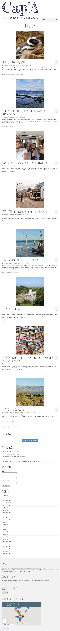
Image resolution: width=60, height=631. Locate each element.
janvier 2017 (6, 539)
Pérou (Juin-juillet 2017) (19, 165)
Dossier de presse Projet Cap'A (9, 583)
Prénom (4, 476)
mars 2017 (5, 534)
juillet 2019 (5, 495)
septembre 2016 (7, 548)
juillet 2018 (5, 507)
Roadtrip (21, 74)
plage (18, 74)
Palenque (11, 321)
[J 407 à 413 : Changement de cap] (30, 45)
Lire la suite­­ (22, 70)
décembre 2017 (7, 512)
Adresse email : (6, 480)
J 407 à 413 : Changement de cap (11, 454)
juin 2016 (5, 551)
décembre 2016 (7, 541)
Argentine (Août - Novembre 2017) (15, 65)
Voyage (17, 272)
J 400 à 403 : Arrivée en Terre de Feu (12, 459)
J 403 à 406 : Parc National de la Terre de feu (14, 456)
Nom (3, 471)
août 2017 (5, 522)
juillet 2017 (5, 524)
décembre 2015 (7, 553)
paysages (15, 74)
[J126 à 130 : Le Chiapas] (30, 291)
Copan (4, 223)
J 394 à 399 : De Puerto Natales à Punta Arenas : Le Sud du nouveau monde (22, 461)
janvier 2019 (6, 498)
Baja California (5, 421)
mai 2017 (5, 529)
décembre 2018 (7, 500)
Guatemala (10, 272)
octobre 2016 (6, 546)
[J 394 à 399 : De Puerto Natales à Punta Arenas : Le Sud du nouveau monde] (30, 93)
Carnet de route (25, 65)
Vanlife (13, 421)
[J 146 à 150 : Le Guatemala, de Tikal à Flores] (30, 242)
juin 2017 (5, 527)
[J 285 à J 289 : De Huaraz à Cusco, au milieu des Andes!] (30, 145)
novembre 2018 (7, 503)
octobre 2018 (6, 505)
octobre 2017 (6, 517)
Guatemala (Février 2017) (20, 263)
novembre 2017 (7, 515)
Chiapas (4, 321)
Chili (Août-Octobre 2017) (20, 117)
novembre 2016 (7, 544)
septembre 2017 (7, 519)
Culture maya (5, 272)
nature (7, 74)
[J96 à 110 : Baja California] (30, 392)
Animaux (4, 74)
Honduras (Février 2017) (20, 214)
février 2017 (6, 536)
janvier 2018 (6, 510)
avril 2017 (5, 531)
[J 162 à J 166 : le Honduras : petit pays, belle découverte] (30, 194)
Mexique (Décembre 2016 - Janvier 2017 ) (23, 363)
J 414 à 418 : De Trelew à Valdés (11, 451)
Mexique (7, 321)
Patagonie (11, 74)
